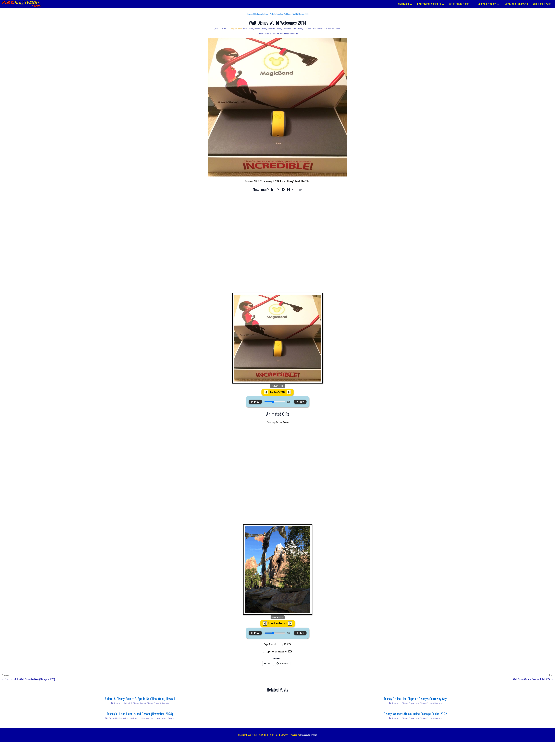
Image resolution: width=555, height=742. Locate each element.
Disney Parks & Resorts (429, 4)
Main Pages (403, 4)
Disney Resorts (268, 28)
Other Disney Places (459, 4)
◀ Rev (300, 401)
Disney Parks (254, 28)
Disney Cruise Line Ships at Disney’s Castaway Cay (415, 698)
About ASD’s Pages (542, 4)
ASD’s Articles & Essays (516, 4)
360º (245, 28)
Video (337, 28)
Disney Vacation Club (286, 28)
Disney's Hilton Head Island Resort (157, 718)
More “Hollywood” (487, 4)
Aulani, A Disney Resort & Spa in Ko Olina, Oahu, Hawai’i (140, 698)
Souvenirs (329, 28)
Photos (320, 28)
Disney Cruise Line (410, 703)
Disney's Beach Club (306, 28)
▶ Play (255, 401)
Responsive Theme (308, 735)
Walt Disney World (289, 33)
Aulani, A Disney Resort (135, 703)
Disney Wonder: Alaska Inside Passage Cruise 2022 (415, 713)
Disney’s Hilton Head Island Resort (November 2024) (140, 713)
